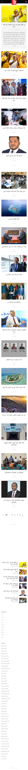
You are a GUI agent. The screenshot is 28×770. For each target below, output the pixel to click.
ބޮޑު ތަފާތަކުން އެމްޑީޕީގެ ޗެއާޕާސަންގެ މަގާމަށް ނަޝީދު (14, 71)
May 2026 (3, 648)
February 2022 (5, 738)
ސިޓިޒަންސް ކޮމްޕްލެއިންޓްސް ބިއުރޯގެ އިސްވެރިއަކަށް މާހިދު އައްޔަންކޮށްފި (14, 501)
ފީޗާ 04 (2, 634)
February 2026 (5, 656)
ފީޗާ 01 (2, 627)
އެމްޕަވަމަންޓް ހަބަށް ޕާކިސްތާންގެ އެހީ (14, 302)
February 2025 (5, 686)
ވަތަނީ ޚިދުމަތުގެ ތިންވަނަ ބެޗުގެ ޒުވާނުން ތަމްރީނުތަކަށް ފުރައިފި (14, 191)
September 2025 (5, 668)
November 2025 (5, 663)
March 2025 (4, 683)
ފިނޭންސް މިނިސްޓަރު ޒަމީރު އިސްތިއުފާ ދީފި (14, 274)
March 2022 (4, 736)
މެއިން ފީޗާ (2, 624)
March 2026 (4, 653)
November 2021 (5, 746)
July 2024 (3, 703)
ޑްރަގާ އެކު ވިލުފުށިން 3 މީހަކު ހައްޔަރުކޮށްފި (14, 360)
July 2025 (3, 673)
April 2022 (4, 733)
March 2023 (4, 726)
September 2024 (5, 698)
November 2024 (5, 693)
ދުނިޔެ (2, 637)
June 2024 (3, 706)
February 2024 (5, 716)
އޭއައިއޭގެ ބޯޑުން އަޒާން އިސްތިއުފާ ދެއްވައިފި (14, 156)
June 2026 (3, 646)
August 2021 (4, 753)
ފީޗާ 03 (2, 632)
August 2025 (4, 671)
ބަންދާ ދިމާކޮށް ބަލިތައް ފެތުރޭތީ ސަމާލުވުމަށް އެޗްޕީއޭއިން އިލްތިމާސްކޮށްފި (14, 444)
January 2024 (4, 718)
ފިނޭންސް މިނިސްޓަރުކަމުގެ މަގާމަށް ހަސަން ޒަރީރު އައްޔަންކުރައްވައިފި (14, 247)
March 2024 (4, 713)
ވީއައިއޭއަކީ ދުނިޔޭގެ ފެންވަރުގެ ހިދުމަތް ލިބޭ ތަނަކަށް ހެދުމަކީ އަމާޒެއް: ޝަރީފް (14, 99)
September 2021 (5, 751)
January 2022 (4, 741)
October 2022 (4, 728)
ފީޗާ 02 (2, 629)
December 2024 (5, 691)
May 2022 (3, 731)
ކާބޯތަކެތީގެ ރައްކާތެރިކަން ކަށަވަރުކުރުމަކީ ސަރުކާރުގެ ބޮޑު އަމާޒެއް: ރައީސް (14, 331)
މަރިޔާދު (2, 622)
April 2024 (4, 711)
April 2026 (4, 651)
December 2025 (5, 661)
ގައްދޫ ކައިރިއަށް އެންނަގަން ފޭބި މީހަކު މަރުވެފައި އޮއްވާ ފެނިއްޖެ (14, 387)
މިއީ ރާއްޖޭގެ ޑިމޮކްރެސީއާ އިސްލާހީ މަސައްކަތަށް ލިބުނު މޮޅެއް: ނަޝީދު (14, 26)
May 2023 (3, 723)
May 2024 (3, 708)
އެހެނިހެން (2, 617)
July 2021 (3, 756)
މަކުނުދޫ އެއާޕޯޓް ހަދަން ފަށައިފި (14, 219)
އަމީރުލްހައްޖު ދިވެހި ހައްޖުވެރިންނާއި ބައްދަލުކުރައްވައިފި (14, 473)
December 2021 (5, 743)
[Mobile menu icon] (26, 1)
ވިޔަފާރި (2, 619)
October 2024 (4, 696)
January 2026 (4, 658)
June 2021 (3, 758)
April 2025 (4, 681)
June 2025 (3, 676)
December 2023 (5, 721)
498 (6, 515)
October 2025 (4, 666)
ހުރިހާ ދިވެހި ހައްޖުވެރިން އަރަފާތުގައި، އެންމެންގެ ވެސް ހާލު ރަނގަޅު (14, 415)
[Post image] (23, 564)
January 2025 (4, 688)
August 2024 (4, 701)
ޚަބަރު (2, 614)
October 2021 (4, 748)
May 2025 (3, 678)
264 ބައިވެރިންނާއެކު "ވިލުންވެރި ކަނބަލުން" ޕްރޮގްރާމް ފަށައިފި (14, 128)
